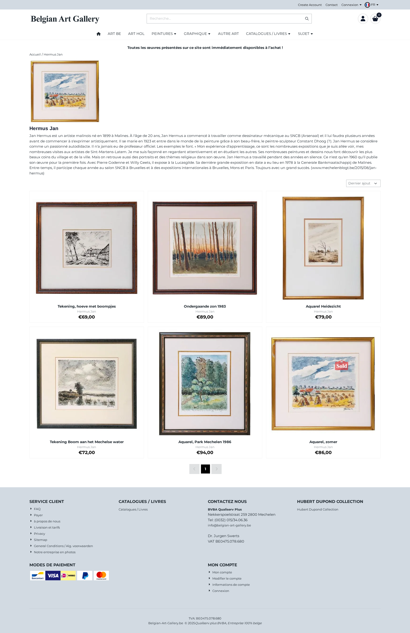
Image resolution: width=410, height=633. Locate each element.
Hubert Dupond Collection (317, 509)
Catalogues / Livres (133, 509)
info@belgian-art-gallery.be (229, 525)
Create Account (310, 5)
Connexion (349, 5)
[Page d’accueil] (98, 34)
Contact (332, 5)
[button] (372, 4)
